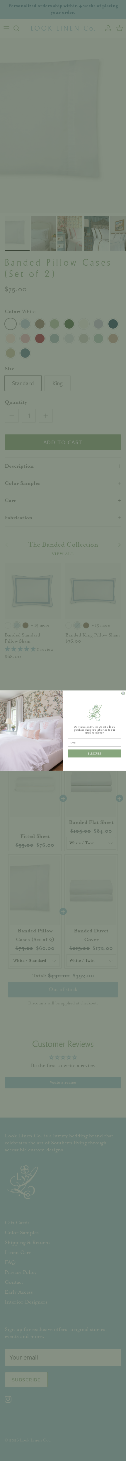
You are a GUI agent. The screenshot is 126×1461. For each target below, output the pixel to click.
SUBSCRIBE (94, 753)
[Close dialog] (123, 693)
